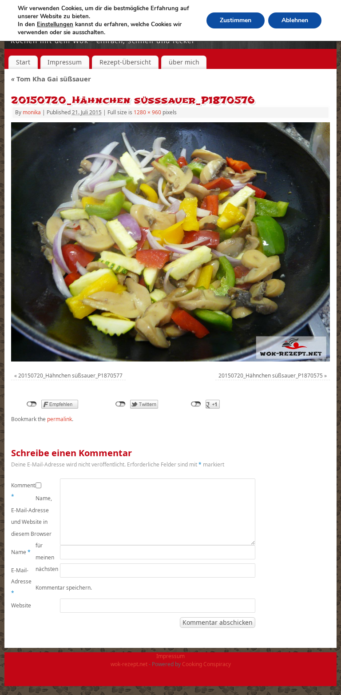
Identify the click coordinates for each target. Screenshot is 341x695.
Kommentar (23, 491)
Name (21, 552)
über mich (184, 62)
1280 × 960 (147, 112)
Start (23, 62)
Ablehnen (295, 20)
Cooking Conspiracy (206, 664)
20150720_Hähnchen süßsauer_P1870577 (70, 375)
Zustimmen (235, 20)
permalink (59, 419)
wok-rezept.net (129, 664)
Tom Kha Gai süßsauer (51, 78)
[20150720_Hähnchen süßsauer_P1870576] (170, 242)
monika (32, 112)
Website (21, 605)
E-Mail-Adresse (21, 581)
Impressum (65, 62)
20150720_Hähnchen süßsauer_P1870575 (270, 375)
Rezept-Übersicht (125, 62)
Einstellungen (55, 24)
